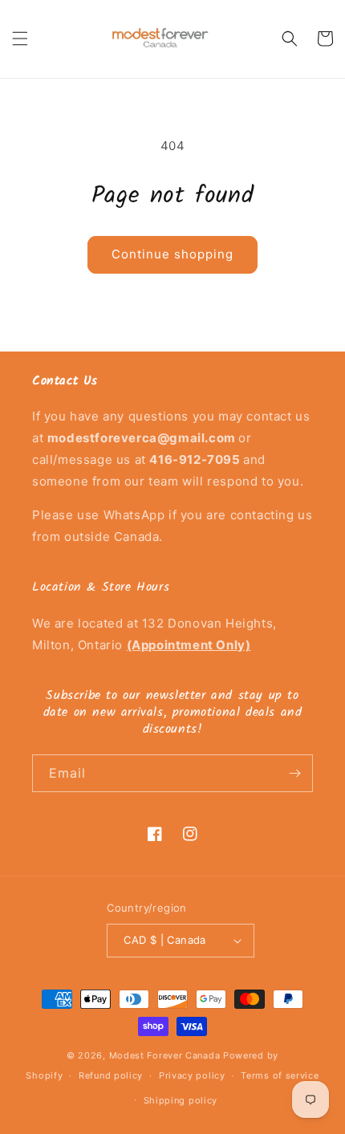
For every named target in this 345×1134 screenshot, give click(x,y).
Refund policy (111, 1075)
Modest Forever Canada (165, 1055)
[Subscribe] (294, 773)
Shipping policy (181, 1100)
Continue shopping (172, 254)
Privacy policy (192, 1075)
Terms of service (280, 1075)
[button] (20, 38)
